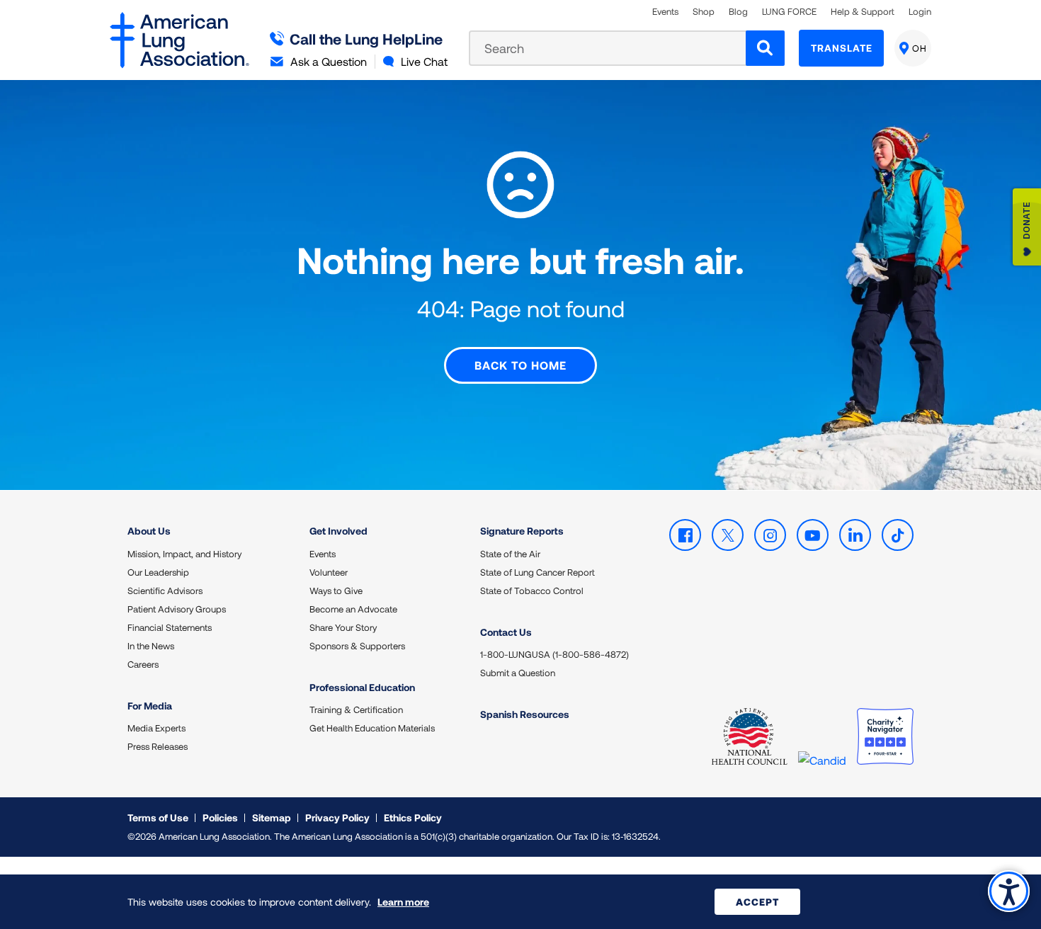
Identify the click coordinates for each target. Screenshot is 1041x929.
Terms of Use (157, 817)
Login (920, 11)
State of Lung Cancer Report (537, 572)
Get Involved (338, 531)
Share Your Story (343, 627)
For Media (149, 706)
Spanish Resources (524, 714)
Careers (143, 664)
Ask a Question (328, 61)
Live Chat (424, 61)
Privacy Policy (337, 817)
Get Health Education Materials (372, 728)
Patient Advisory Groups (176, 609)
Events (665, 11)
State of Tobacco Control (532, 590)
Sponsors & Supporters (357, 645)
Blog (738, 11)
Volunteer (328, 572)
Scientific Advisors (165, 590)
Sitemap (271, 817)
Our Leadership (158, 572)
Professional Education (362, 687)
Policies (220, 817)
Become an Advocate (353, 609)
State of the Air (510, 553)
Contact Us (506, 632)
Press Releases (157, 746)
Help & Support (862, 11)
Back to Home (520, 365)
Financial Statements (169, 627)
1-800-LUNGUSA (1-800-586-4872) (554, 654)
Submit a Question (517, 672)
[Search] (765, 48)
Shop (704, 11)
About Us (149, 531)
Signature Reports (522, 531)
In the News (150, 645)
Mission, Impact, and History (184, 553)
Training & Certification (356, 709)
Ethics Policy (413, 817)
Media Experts (156, 728)
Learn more (403, 902)
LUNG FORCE (789, 11)
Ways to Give (336, 590)
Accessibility (1008, 891)
